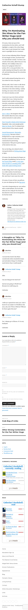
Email (4, 375)
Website (4, 382)
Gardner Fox (9, 535)
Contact (4, 585)
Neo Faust (9, 509)
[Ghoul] (4, 522)
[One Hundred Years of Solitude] (4, 474)
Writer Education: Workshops (11, 589)
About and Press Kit (8, 556)
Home (4, 549)
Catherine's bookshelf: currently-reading (13, 467)
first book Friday (7, 161)
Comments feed (8, 451)
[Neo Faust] (4, 510)
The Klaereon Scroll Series (9, 560)
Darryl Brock (9, 528)
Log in (5, 447)
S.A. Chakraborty (10, 482)
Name (4, 368)
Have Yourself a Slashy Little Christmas (13, 122)
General (4, 228)
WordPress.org (8, 453)
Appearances (6, 570)
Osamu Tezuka (9, 510)
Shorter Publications (8, 567)
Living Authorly (6, 581)
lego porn (22, 182)
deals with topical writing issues (11, 165)
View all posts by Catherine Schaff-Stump (17, 221)
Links (3, 592)
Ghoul (7, 521)
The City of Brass (11, 480)
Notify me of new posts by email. (12, 399)
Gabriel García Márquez (11, 476)
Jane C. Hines (6, 113)
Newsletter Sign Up (8, 552)
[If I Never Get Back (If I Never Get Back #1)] (4, 528)
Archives (4, 596)
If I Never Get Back (11, 526)
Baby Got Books (6, 126)
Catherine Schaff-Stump (13, 5)
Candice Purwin (10, 518)
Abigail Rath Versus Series (10, 563)
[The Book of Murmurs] (4, 515)
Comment (5, 345)
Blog (3, 574)
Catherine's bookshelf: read (13, 503)
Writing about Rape (20, 151)
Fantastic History (7, 578)
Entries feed (7, 449)
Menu (4, 9)
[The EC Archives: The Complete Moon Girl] (4, 533)
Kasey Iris (8, 522)
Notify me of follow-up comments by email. (13, 392)
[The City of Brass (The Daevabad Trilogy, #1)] (4, 481)
